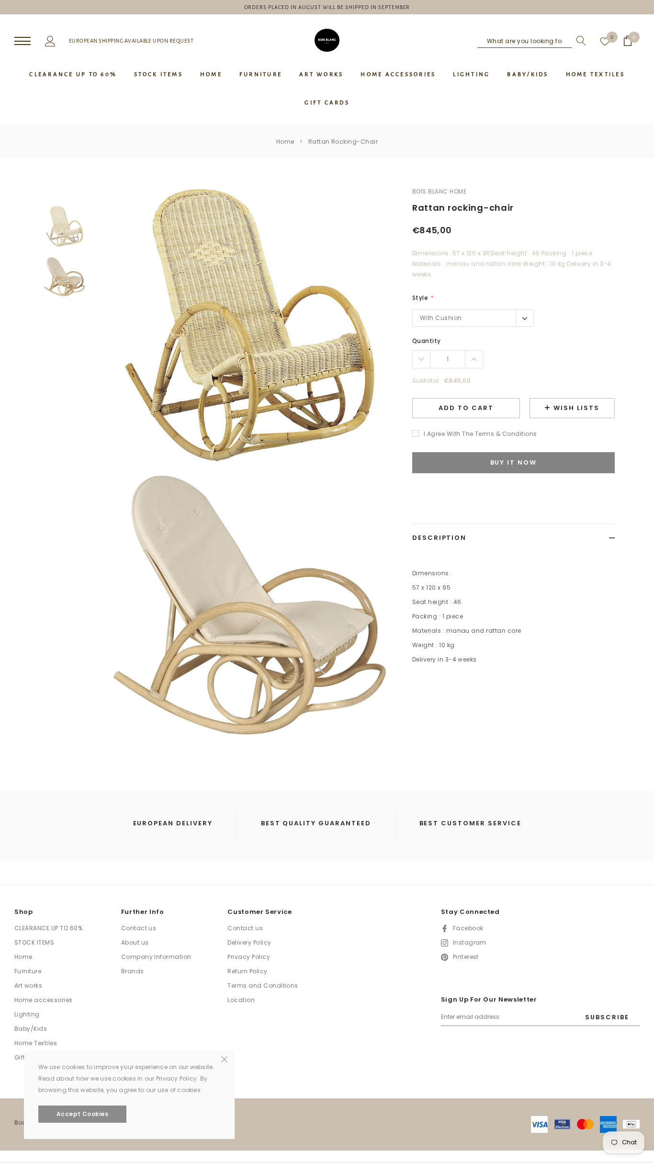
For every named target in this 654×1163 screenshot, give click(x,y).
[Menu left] (22, 41)
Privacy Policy (248, 957)
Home (285, 141)
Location (241, 1000)
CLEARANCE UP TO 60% (48, 928)
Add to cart (466, 407)
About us (135, 942)
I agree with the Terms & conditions (480, 434)
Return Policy (247, 971)
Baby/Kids (30, 1029)
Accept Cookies (82, 1114)
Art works (28, 985)
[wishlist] (605, 40)
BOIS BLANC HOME (439, 191)
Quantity (426, 341)
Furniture (27, 971)
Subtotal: (426, 380)
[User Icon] (50, 40)
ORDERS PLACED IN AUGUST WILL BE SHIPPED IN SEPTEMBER (327, 7)
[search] (579, 41)
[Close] (224, 1058)
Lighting (27, 1014)
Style (422, 298)
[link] (64, 226)
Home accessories (43, 1000)
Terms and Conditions (262, 985)
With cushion (441, 318)
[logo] (327, 40)
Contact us (139, 928)
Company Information (156, 957)
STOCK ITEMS (34, 942)
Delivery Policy (249, 942)
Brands (132, 971)
